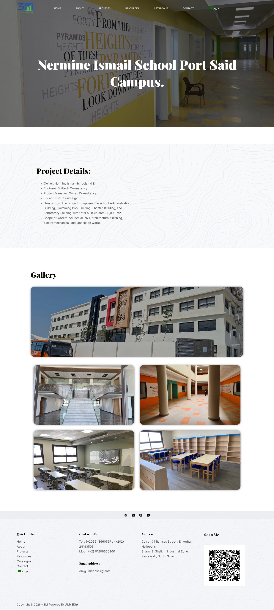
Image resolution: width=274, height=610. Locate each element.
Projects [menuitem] (105, 8)
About (21, 546)
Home (21, 541)
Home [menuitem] (57, 8)
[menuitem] (214, 8)
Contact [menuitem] (188, 8)
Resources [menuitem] (132, 8)
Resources (24, 556)
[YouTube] (148, 515)
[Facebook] (126, 515)
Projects (22, 551)
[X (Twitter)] (133, 515)
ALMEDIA (71, 604)
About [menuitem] (80, 8)
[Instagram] (140, 515)
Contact (22, 566)
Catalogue (24, 561)
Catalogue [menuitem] (161, 8)
